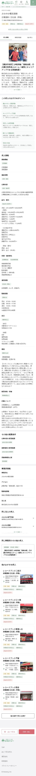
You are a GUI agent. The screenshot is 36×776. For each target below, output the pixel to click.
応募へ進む (26, 732)
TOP (3, 6)
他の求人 (30, 37)
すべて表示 (17, 90)
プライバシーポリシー (9, 766)
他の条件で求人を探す (18, 716)
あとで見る (11, 732)
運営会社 (5, 756)
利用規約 (5, 761)
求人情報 (6, 37)
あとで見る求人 (7, 752)
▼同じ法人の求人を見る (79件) (18, 29)
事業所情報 (18, 37)
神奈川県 (8, 6)
